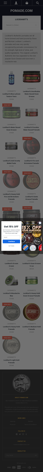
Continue (11, 241)
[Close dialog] (40, 223)
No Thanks (11, 246)
